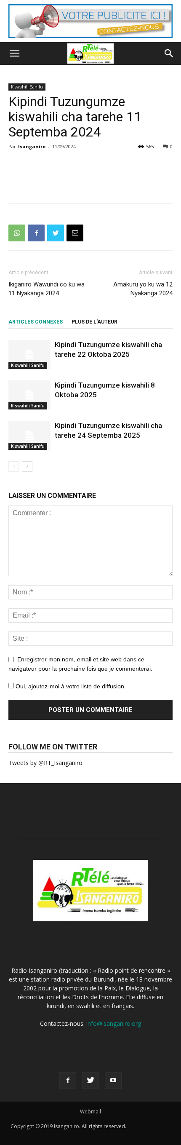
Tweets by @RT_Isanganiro (45, 763)
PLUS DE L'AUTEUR (94, 322)
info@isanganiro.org (113, 1023)
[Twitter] (90, 1080)
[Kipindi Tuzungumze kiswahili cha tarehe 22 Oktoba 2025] (29, 354)
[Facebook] (67, 1080)
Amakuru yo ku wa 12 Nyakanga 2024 (143, 289)
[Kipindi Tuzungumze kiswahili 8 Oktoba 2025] (29, 394)
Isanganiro (31, 146)
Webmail (90, 1111)
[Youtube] (113, 1080)
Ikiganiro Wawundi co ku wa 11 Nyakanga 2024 (46, 289)
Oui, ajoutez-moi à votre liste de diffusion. (70, 686)
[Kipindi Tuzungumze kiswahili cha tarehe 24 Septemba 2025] (29, 435)
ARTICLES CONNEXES (35, 322)
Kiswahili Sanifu (27, 87)
